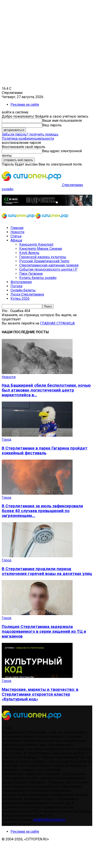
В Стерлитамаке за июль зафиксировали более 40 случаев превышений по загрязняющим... (42, 511)
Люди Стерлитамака (27, 294)
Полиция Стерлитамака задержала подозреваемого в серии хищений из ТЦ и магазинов (44, 631)
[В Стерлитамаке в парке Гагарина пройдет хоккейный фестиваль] (37, 435)
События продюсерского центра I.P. (48, 269)
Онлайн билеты (23, 290)
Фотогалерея (21, 282)
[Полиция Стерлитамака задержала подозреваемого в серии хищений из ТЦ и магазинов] (37, 614)
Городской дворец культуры (42, 257)
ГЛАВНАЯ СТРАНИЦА (57, 323)
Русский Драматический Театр (44, 261)
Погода (16, 286)
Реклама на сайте (24, 104)
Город (6, 439)
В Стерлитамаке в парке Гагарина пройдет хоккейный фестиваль (44, 450)
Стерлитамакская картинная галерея (48, 265)
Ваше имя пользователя (62, 120)
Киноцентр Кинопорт (36, 244)
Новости (17, 232)
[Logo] (18, 220)
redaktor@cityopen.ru (49, 820)
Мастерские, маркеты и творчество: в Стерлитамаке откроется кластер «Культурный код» (40, 694)
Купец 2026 (20, 298)
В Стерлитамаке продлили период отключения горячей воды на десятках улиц (47, 571)
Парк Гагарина (31, 274)
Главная (16, 228)
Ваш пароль (52, 125)
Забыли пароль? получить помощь (30, 134)
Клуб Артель (29, 253)
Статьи (15, 236)
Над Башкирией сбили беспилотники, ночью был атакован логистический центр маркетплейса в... (46, 390)
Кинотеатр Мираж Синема (40, 249)
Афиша (16, 240)
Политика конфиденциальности (28, 138)
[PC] (47, 205)
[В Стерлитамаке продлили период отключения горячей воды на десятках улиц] (37, 556)
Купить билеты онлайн (37, 278)
